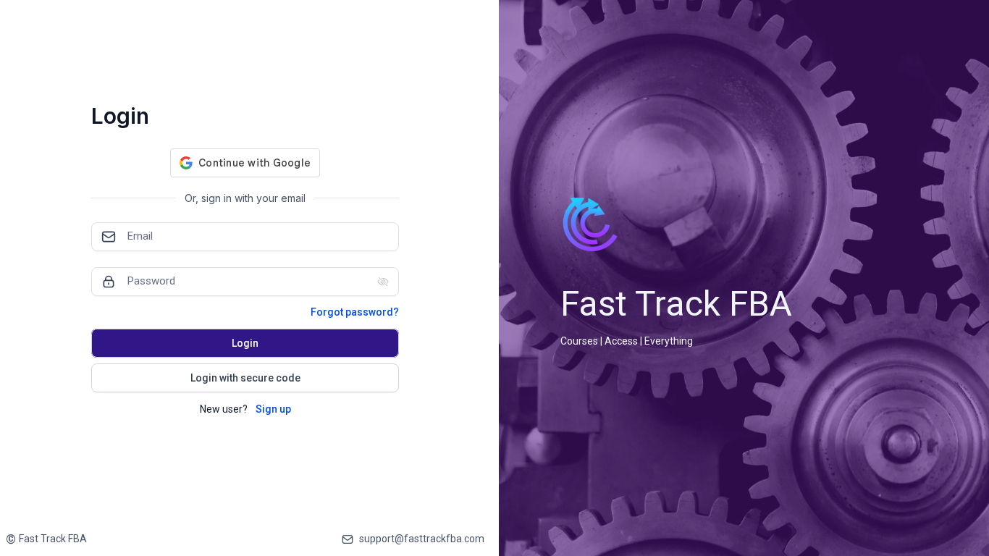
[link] (46, 539)
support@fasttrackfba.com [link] (421, 538)
